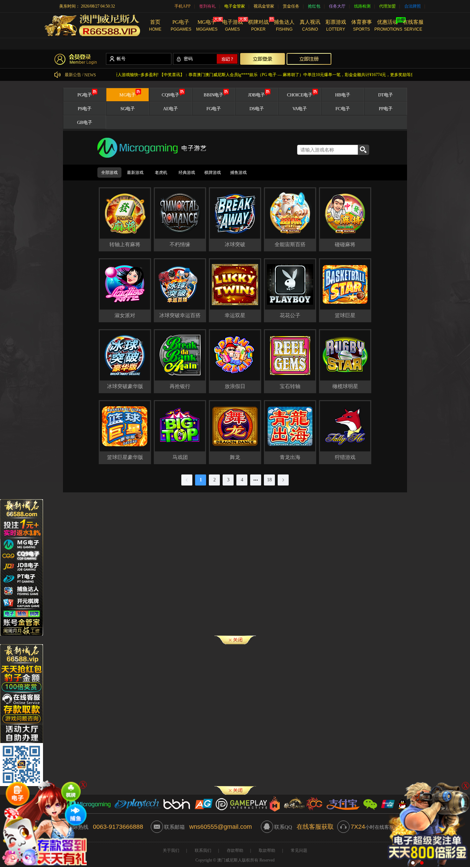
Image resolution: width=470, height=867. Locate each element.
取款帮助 (267, 850)
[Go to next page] (283, 479)
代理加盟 (387, 6)
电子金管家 (234, 6)
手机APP (182, 6)
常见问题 (299, 850)
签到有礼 (207, 6)
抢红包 (314, 6)
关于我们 (171, 850)
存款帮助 (235, 850)
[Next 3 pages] (255, 479)
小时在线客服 (372, 827)
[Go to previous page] (186, 479)
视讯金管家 (264, 6)
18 (269, 479)
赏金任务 (291, 6)
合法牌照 (412, 6)
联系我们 (203, 850)
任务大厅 (337, 6)
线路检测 (362, 6)
